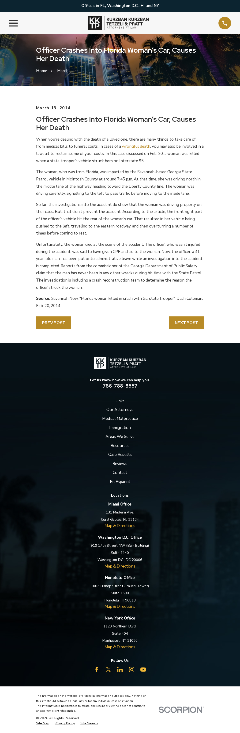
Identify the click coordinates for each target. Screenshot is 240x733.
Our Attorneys (119, 409)
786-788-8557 (120, 385)
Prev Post (53, 322)
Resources (120, 445)
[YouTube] (143, 669)
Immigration (120, 427)
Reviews (119, 463)
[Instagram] (132, 669)
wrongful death (136, 146)
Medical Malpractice (120, 418)
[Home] (118, 23)
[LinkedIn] (120, 669)
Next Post (186, 322)
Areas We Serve (120, 436)
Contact (120, 472)
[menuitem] (42, 723)
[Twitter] (108, 669)
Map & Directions (120, 525)
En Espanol (120, 481)
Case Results (120, 454)
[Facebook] (97, 669)
